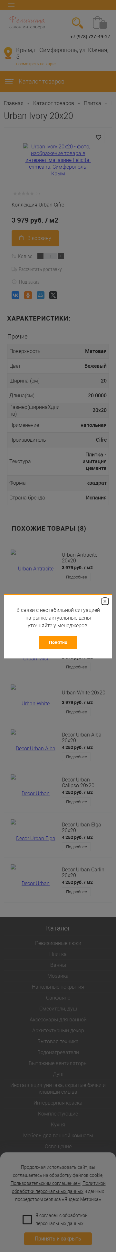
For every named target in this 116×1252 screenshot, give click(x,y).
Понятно (58, 642)
